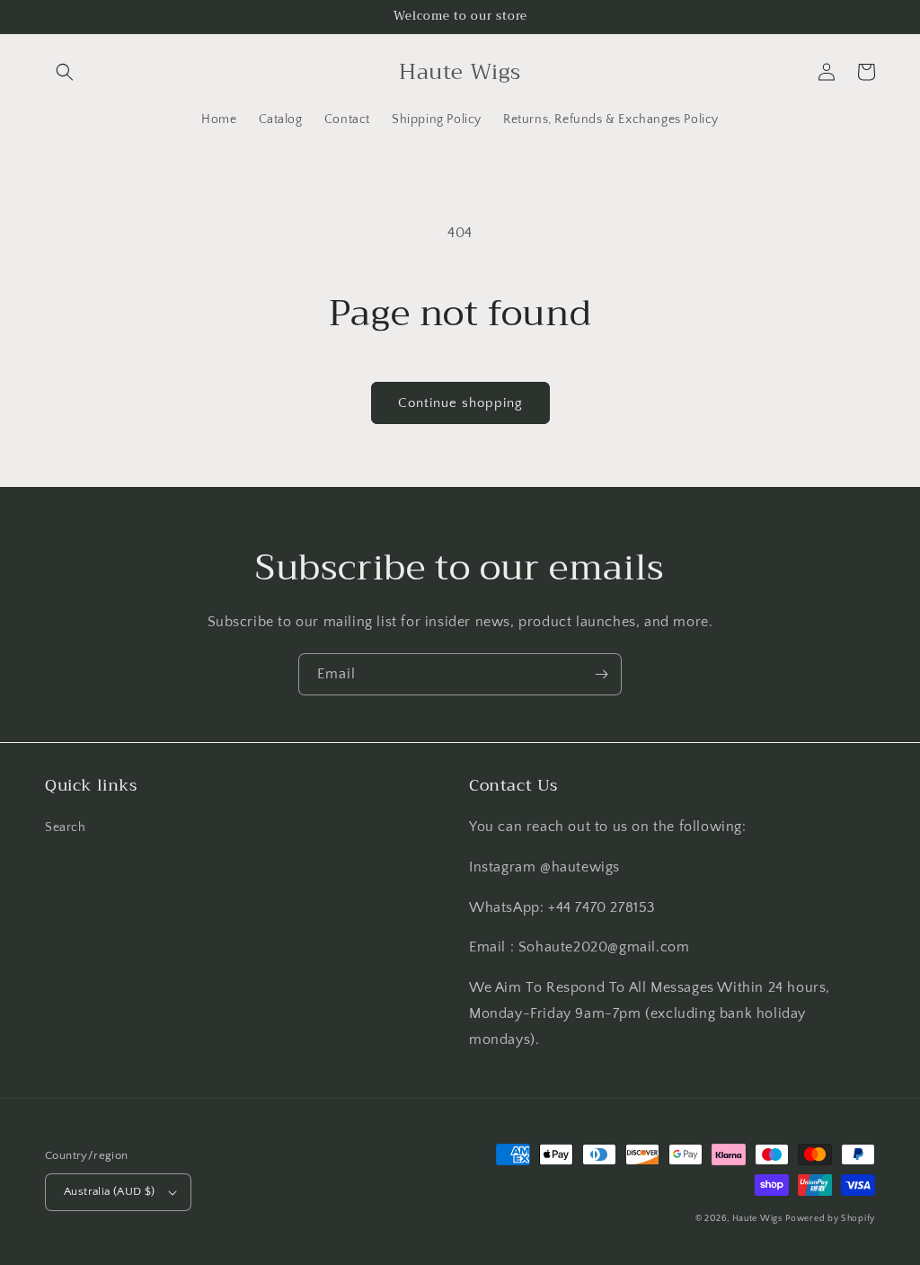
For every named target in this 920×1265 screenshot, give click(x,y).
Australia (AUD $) (109, 1191)
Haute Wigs (757, 1219)
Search (65, 827)
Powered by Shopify (830, 1219)
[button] (64, 72)
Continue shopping (460, 403)
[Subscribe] (601, 674)
